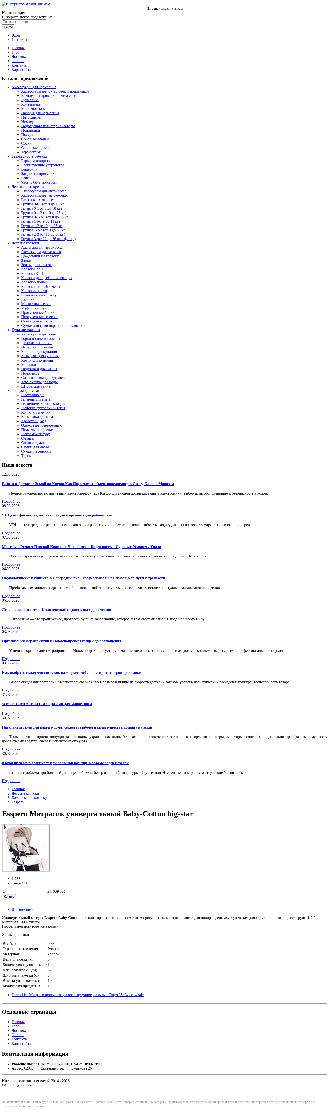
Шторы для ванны (36, 386)
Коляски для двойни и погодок (46, 278)
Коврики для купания (39, 351)
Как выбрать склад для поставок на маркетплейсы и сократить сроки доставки (71, 672)
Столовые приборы (37, 148)
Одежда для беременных (41, 425)
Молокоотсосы (33, 109)
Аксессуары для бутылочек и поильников (55, 91)
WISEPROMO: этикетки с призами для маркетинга (47, 704)
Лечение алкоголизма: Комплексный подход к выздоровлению (56, 610)
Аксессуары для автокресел (43, 191)
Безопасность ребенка (29, 156)
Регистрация (22, 40)
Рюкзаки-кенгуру (35, 434)
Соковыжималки (35, 139)
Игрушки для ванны (38, 347)
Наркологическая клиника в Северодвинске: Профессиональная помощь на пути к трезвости (83, 578)
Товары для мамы (26, 391)
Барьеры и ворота (35, 161)
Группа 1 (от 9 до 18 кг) (40, 221)
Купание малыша (26, 330)
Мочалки (28, 364)
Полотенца (30, 373)
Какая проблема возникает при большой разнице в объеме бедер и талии (65, 763)
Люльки (27, 299)
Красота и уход (33, 421)
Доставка (19, 56)
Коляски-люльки (35, 282)
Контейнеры (31, 104)
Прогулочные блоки (37, 312)
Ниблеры (28, 122)
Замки (26, 260)
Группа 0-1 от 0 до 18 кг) (41, 208)
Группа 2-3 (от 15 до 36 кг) (43, 234)
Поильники (30, 130)
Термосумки (31, 152)
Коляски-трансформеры (40, 286)
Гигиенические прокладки (43, 404)
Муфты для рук (33, 308)
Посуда (27, 135)
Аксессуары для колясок (41, 252)
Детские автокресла (28, 187)
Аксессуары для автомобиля (44, 195)
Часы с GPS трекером (39, 182)
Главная (18, 48)
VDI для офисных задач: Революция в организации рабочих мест (58, 515)
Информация (22, 909)
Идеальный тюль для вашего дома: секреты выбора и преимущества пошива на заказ (77, 727)
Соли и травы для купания (43, 377)
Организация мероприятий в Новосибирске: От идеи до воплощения (61, 641)
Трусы (26, 456)
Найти (8, 27)
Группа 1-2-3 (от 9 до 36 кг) (43, 230)
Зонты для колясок (36, 265)
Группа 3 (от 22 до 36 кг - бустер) (48, 239)
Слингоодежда (33, 443)
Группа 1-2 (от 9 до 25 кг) (42, 226)
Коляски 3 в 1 (32, 273)
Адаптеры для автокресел (42, 247)
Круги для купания (37, 360)
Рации (26, 178)
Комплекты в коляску (39, 295)
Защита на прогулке (37, 174)
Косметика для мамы (38, 417)
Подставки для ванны (39, 369)
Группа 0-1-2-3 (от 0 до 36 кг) (45, 217)
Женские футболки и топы (43, 408)
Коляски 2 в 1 (32, 269)
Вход (16, 35)
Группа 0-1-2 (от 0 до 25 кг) (43, 213)
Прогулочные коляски (39, 317)
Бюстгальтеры (32, 395)
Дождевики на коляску (40, 256)
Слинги (27, 438)
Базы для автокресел (38, 200)
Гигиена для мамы (36, 399)
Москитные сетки (36, 304)
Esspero (18, 802)
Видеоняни (30, 169)
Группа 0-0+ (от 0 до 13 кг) (43, 204)
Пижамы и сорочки (37, 430)
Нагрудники (31, 117)
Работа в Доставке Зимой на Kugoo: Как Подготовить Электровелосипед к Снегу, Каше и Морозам (88, 484)
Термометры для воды (39, 382)
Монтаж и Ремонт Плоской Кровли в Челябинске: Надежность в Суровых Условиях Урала (81, 547)
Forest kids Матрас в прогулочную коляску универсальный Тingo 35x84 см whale (78, 995)
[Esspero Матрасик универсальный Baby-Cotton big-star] (26, 870)
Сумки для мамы (35, 447)
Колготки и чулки (36, 412)
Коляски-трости (34, 291)
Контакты (20, 65)
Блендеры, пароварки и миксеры (48, 96)
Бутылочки (30, 100)
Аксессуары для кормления (34, 87)
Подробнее (11, 501)
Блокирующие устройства (42, 165)
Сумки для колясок (37, 321)
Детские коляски (25, 243)
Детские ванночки (36, 343)
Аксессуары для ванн (38, 334)
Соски (26, 143)
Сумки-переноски (36, 451)
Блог (15, 52)
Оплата (18, 61)
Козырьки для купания (40, 356)
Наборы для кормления (40, 113)
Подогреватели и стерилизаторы (48, 126)
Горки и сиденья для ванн (42, 338)
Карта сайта (21, 69)
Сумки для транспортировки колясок (51, 325)
